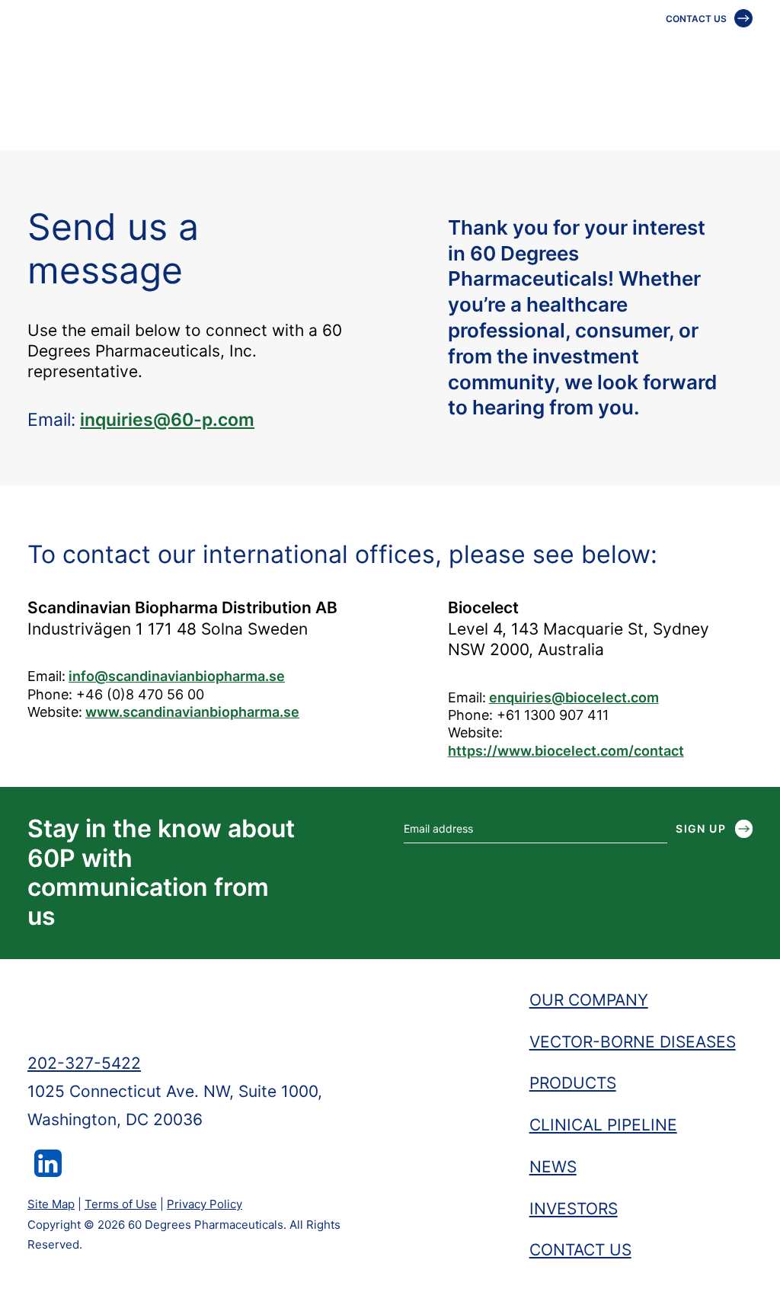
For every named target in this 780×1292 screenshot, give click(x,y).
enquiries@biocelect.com (574, 697)
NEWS (553, 1166)
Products (492, 49)
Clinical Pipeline (603, 49)
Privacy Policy (204, 1204)
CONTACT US (696, 18)
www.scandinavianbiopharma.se (192, 712)
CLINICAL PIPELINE (603, 1124)
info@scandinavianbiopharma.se (177, 676)
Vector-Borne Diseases (359, 49)
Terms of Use (121, 1204)
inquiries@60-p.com (167, 419)
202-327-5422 (84, 1063)
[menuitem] (219, 49)
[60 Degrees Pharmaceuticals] (99, 49)
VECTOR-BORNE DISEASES (632, 1041)
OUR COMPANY (588, 999)
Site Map (51, 1204)
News (700, 49)
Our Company (214, 49)
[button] (48, 1171)
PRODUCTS (572, 1082)
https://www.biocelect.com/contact (566, 751)
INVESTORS (573, 1208)
